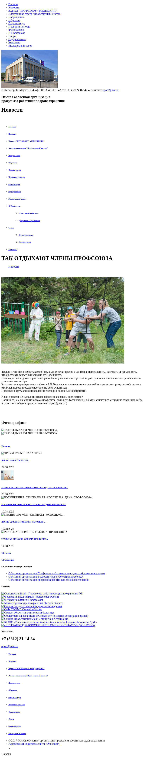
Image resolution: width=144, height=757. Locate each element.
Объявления (7, 559)
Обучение (14, 20)
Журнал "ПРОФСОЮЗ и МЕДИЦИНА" (32, 10)
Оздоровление (17, 39)
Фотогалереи (16, 29)
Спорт (12, 36)
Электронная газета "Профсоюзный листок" (35, 13)
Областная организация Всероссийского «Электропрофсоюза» (46, 576)
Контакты (14, 42)
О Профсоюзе (16, 32)
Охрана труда (16, 23)
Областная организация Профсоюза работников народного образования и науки (56, 573)
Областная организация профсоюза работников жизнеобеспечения (48, 579)
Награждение (16, 17)
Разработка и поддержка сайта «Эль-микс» (34, 743)
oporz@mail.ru (111, 89)
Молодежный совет (20, 45)
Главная (13, 4)
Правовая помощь (19, 26)
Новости (13, 7)
